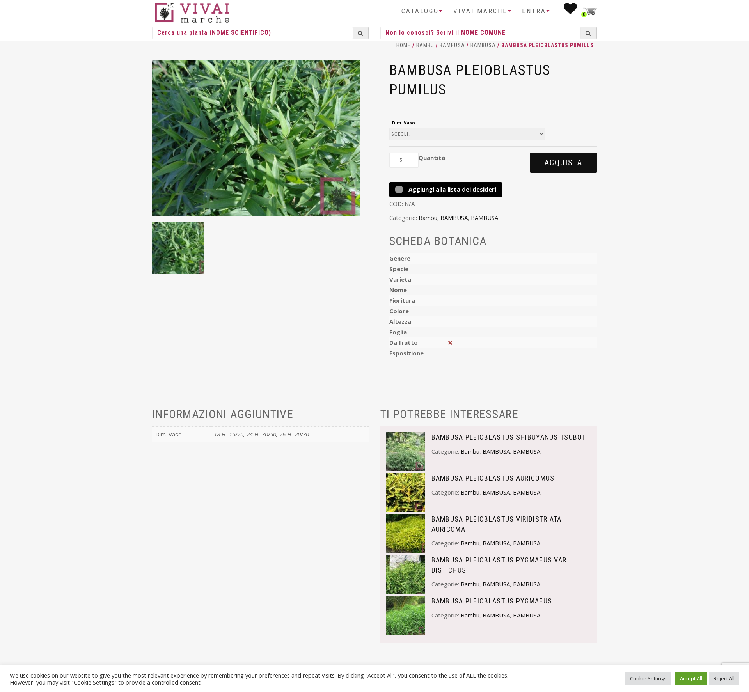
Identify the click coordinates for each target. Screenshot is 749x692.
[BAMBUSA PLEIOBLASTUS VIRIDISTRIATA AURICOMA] (405, 533)
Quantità (432, 157)
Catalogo (420, 11)
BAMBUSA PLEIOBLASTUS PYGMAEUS (491, 601)
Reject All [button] (724, 678)
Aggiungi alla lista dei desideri (451, 189)
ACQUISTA (563, 162)
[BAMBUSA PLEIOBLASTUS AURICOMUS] (405, 492)
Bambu (425, 45)
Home (403, 45)
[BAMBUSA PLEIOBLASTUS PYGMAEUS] (405, 615)
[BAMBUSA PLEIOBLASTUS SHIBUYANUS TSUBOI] (405, 451)
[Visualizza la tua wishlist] (571, 11)
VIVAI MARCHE (480, 11)
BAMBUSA (452, 45)
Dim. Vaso (403, 123)
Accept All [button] (691, 678)
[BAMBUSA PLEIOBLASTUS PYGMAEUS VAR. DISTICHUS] (405, 574)
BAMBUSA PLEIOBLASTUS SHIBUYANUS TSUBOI (507, 437)
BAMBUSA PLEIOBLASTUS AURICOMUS (493, 478)
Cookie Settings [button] (648, 678)
